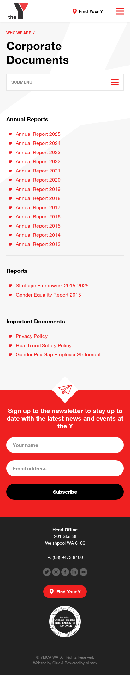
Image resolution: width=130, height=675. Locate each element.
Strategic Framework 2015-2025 (52, 285)
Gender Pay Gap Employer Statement (59, 354)
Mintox (91, 662)
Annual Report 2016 (38, 216)
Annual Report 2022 (38, 161)
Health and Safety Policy (44, 345)
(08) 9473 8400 (68, 557)
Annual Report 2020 (38, 180)
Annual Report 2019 (38, 189)
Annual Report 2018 (38, 198)
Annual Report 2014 (38, 235)
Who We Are (18, 32)
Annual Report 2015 (38, 225)
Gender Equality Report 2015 (48, 294)
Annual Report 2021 (38, 170)
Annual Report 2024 (38, 143)
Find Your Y (91, 11)
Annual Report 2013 (38, 244)
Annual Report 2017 (38, 207)
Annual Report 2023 (38, 152)
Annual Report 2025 (38, 134)
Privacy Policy (32, 336)
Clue (56, 662)
